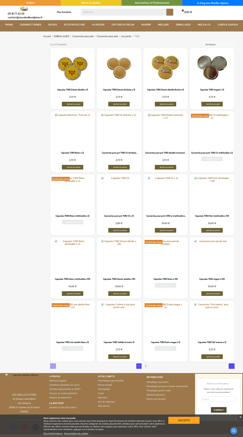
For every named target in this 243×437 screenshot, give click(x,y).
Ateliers (30, 2)
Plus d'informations (52, 433)
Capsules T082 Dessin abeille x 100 (119, 279)
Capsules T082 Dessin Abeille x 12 (72, 89)
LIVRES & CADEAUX (228, 24)
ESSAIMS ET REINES (30, 24)
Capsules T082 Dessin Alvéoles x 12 (119, 89)
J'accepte (184, 420)
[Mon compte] (227, 12)
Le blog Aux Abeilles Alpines (213, 3)
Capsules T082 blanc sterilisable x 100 (72, 279)
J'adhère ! (218, 410)
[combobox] (121, 12)
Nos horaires (64, 12)
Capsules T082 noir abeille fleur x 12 (72, 342)
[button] (186, 12)
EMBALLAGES (183, 24)
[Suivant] (232, 366)
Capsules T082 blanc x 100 (165, 279)
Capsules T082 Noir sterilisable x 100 (212, 215)
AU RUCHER (98, 24)
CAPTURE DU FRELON (123, 24)
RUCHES (52, 24)
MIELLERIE (163, 24)
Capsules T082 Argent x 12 (212, 89)
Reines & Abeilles (91, 2)
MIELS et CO (204, 24)
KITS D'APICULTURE (74, 24)
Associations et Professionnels (152, 2)
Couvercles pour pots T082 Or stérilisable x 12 (212, 152)
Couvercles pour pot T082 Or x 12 (119, 215)
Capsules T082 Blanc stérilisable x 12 (72, 215)
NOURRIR (146, 24)
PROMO (9, 24)
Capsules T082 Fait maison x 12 (212, 342)
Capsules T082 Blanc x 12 (72, 152)
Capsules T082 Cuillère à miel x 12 (119, 342)
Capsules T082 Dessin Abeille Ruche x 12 (165, 89)
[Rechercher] (169, 12)
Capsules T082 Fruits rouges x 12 (165, 342)
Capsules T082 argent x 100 (212, 279)
